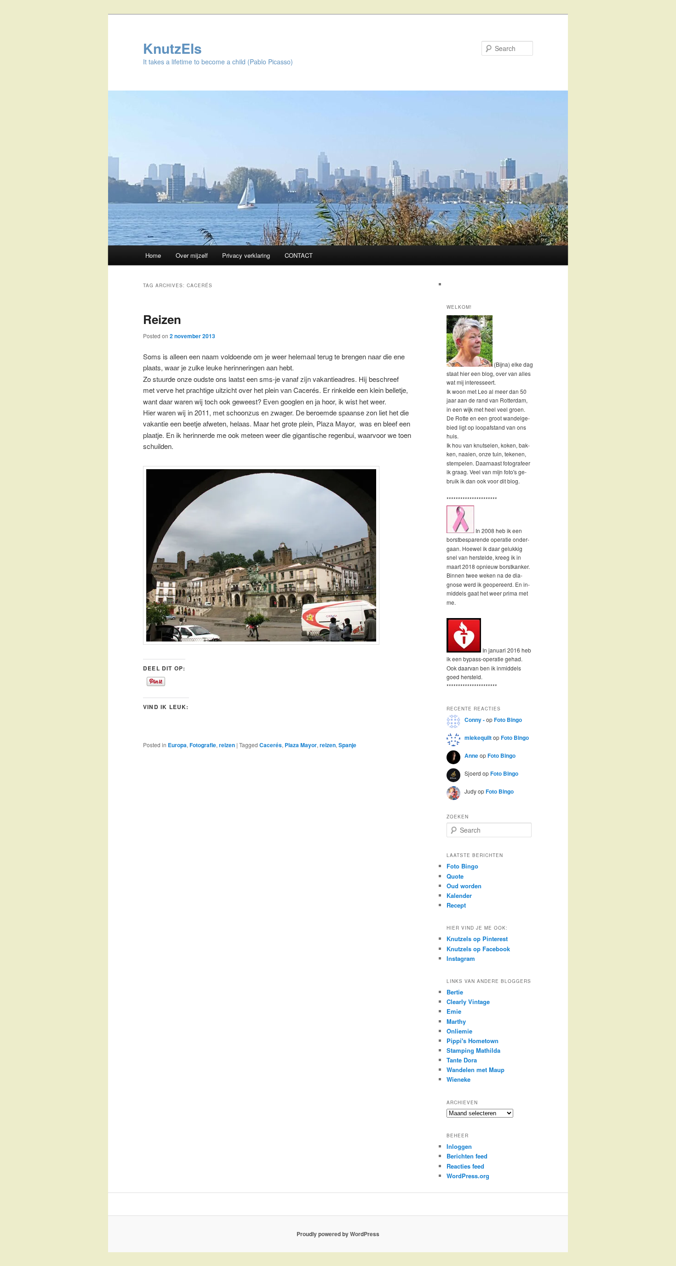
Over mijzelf (192, 255)
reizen (227, 745)
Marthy (456, 1021)
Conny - (474, 719)
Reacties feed (465, 1166)
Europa (177, 745)
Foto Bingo (508, 719)
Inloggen (459, 1146)
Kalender (459, 895)
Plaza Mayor (301, 745)
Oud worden (464, 885)
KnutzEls (172, 48)
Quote (455, 876)
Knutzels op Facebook (478, 948)
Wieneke (458, 1079)
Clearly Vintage (468, 1001)
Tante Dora (462, 1060)
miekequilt (478, 737)
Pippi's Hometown (472, 1040)
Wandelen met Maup (475, 1069)
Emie (454, 1011)
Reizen (162, 319)
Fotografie (202, 745)
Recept (456, 905)
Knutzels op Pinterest (477, 938)
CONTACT (299, 255)
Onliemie (459, 1031)
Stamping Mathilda (473, 1050)
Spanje (347, 745)
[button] (261, 555)
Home (153, 255)
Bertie (455, 992)
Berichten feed (467, 1156)
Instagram (461, 958)
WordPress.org (468, 1175)
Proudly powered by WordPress (338, 1234)
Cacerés (270, 745)
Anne (471, 755)
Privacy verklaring (246, 255)
